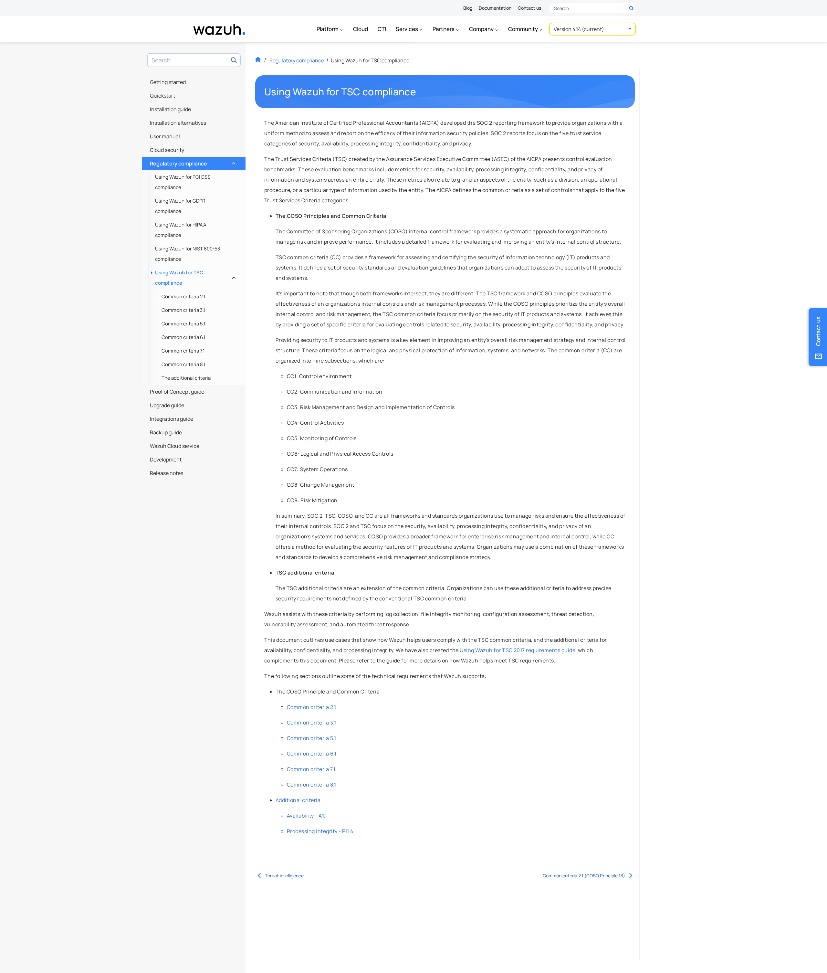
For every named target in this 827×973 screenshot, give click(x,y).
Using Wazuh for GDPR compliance (180, 206)
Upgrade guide (167, 405)
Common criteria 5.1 (183, 323)
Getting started (168, 82)
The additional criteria (186, 378)
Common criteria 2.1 (183, 296)
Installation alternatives (178, 122)
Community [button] (523, 29)
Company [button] (482, 29)
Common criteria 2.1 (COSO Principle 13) (584, 876)
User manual (165, 136)
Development (166, 459)
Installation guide (170, 109)
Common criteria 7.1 (183, 350)
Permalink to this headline (420, 92)
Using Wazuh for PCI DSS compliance (182, 182)
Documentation (495, 8)
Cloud (360, 29)
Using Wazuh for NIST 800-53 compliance (187, 253)
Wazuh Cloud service (174, 445)
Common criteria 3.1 (183, 310)
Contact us (529, 8)
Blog (467, 8)
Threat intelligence (284, 876)
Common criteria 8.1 (183, 364)
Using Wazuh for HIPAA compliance (180, 229)
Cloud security (167, 149)
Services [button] (407, 29)
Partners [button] (444, 29)
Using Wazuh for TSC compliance (194, 277)
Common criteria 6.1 (183, 337)
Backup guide (166, 432)
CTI (382, 29)
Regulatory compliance (192, 162)
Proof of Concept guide (177, 391)
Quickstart (162, 95)
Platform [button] (328, 29)
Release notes (166, 473)
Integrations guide (171, 418)
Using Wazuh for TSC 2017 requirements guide (517, 650)
